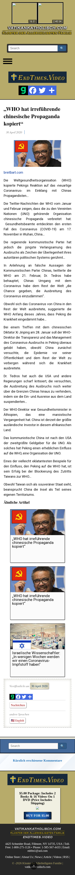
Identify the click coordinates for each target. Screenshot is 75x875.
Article (47, 857)
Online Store (12, 857)
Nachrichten (18, 705)
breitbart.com (13, 172)
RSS (66, 857)
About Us (27, 857)
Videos (57, 857)
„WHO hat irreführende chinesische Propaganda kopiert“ (32, 116)
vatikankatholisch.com (37, 866)
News (38, 857)
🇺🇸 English (17, 720)
